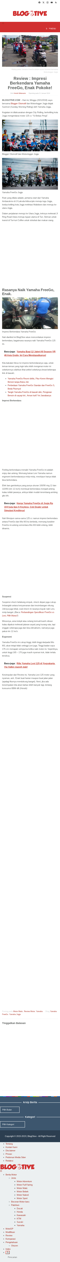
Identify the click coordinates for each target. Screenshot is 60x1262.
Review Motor (29, 1011)
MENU (53, 29)
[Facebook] (39, 3)
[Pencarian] (8, 1252)
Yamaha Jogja (15, 1014)
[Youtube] (52, 3)
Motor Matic (18, 1011)
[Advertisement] (30, 255)
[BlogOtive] (30, 13)
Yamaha (39, 1011)
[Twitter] (43, 3)
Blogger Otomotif (18, 103)
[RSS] (56, 3)
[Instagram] (47, 3)
